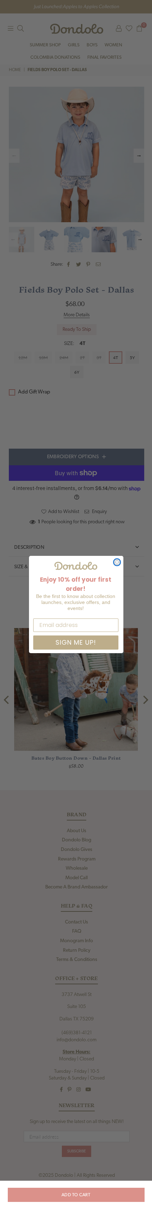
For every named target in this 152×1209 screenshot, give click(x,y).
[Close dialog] (117, 562)
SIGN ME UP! (75, 642)
